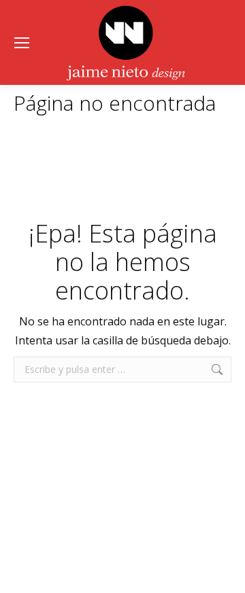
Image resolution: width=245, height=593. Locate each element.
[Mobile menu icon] (22, 43)
